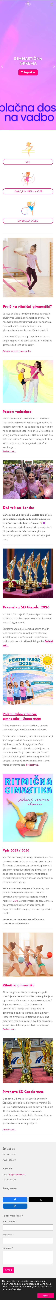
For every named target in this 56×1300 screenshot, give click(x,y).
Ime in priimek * (10, 1221)
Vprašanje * (8, 1248)
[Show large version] (28, 479)
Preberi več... (9, 451)
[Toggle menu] (52, 4)
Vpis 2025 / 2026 (16, 850)
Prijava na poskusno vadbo (17, 351)
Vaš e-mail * (8, 1234)
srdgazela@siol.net (17, 1174)
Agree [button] (46, 1295)
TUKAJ (14, 900)
